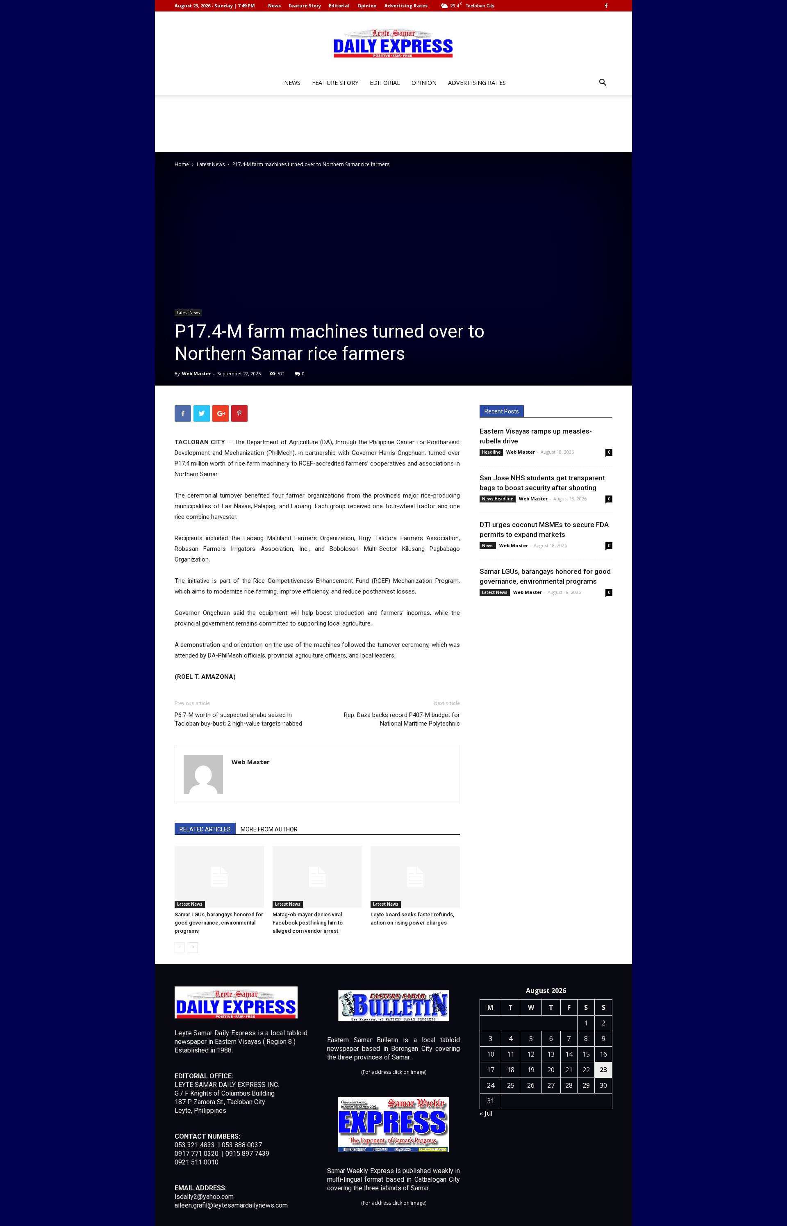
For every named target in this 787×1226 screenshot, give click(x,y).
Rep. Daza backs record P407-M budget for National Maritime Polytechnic (402, 719)
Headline (491, 452)
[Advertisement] (393, 123)
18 (510, 1069)
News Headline (497, 499)
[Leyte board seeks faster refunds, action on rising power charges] (415, 877)
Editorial (339, 5)
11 (510, 1054)
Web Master (196, 373)
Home (182, 164)
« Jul (486, 1113)
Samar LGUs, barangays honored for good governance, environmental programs (219, 922)
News (274, 5)
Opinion (367, 5)
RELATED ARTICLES (205, 829)
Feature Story (305, 5)
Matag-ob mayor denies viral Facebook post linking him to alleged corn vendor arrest (308, 922)
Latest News (211, 164)
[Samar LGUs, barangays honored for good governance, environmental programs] (219, 877)
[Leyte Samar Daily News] (393, 42)
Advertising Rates (406, 5)
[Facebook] (606, 5)
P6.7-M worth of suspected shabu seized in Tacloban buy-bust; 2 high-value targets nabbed (238, 719)
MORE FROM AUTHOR (269, 829)
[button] (602, 83)
